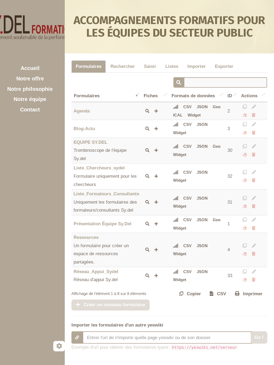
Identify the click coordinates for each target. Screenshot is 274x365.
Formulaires (88, 66)
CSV (187, 106)
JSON (202, 106)
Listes (171, 66)
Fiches (151, 95)
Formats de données (193, 95)
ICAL (177, 115)
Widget (194, 115)
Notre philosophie (30, 89)
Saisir (150, 66)
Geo (216, 106)
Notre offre (30, 78)
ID (229, 95)
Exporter (224, 66)
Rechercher (123, 66)
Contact (30, 109)
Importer (196, 66)
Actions (249, 95)
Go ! (259, 337)
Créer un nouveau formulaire (113, 304)
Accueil (30, 68)
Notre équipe (30, 99)
